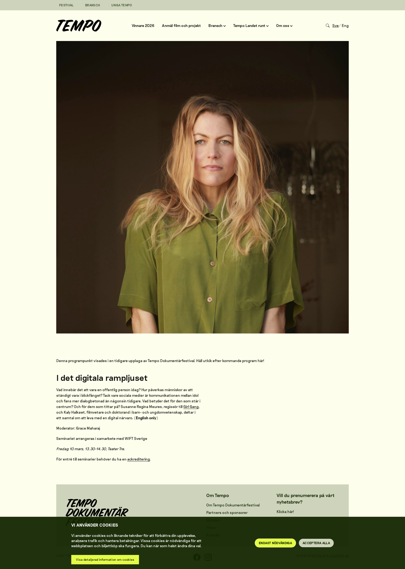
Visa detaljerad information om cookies (105, 560)
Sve (335, 25)
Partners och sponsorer (227, 512)
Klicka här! (285, 511)
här (260, 360)
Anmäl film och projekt (181, 25)
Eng (345, 25)
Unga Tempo (121, 5)
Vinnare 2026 (143, 25)
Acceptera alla (316, 543)
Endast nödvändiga (275, 543)
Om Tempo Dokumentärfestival (233, 505)
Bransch (92, 5)
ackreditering (138, 459)
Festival (66, 5)
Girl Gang (191, 406)
